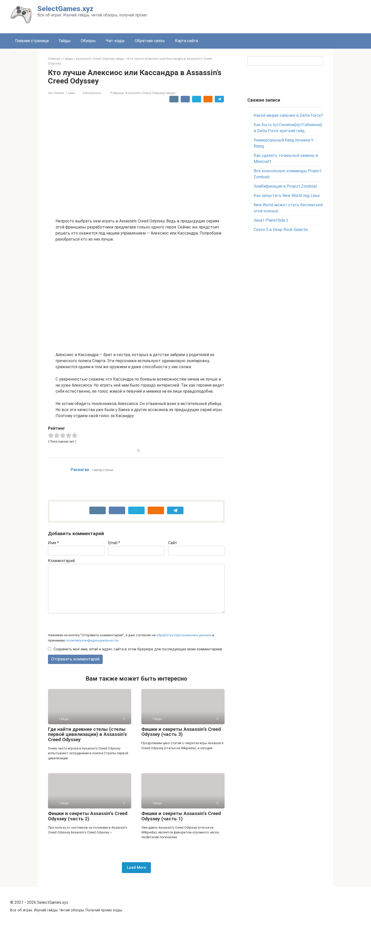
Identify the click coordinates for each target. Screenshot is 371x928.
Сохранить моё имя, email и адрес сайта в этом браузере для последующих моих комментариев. (138, 649)
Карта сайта (186, 40)
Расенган (80, 469)
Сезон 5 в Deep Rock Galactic (281, 229)
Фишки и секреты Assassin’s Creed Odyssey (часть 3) (181, 731)
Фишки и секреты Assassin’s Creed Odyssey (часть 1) (181, 816)
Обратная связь (150, 40)
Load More (136, 867)
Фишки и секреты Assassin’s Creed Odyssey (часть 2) (87, 816)
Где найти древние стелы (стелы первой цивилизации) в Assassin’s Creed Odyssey (87, 734)
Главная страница (32, 40)
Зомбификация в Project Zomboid (285, 186)
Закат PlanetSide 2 (271, 220)
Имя (53, 542)
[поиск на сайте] (318, 60)
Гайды (65, 40)
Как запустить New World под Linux (287, 195)
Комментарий (61, 560)
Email (114, 542)
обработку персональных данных (183, 635)
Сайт (172, 542)
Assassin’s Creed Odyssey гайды (150, 93)
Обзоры (88, 40)
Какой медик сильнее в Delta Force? (288, 115)
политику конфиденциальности (92, 640)
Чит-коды (115, 40)
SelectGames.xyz (65, 9)
